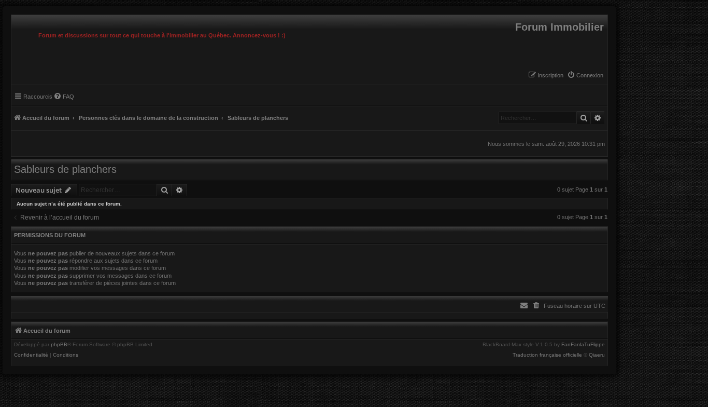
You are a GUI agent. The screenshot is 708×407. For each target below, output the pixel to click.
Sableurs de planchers (65, 169)
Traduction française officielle (547, 355)
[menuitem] (585, 75)
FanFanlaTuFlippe (583, 344)
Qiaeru (597, 355)
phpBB (59, 344)
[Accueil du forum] (14, 17)
